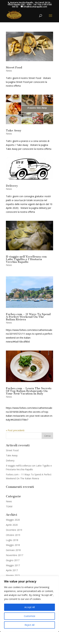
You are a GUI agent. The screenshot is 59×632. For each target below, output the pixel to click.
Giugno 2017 (12, 560)
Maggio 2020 (13, 519)
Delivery (12, 185)
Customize (29, 616)
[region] (29, 604)
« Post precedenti (15, 430)
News (9, 70)
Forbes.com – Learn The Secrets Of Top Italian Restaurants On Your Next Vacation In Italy (28, 391)
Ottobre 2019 (13, 535)
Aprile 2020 (12, 524)
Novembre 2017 (14, 555)
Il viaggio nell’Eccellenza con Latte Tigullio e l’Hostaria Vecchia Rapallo (26, 259)
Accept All (29, 607)
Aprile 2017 (12, 570)
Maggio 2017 (13, 565)
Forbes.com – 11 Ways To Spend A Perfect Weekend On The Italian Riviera (28, 316)
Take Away (13, 130)
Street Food (14, 67)
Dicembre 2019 (14, 529)
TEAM (9, 506)
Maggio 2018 (13, 545)
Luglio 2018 (12, 540)
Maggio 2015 (13, 575)
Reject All (29, 624)
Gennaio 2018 (13, 550)
